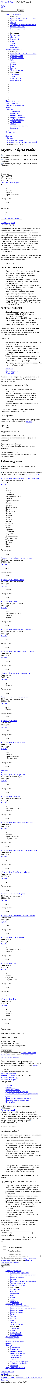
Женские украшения (13, 14)
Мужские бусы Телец (9, 999)
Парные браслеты (12, 101)
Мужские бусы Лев (8, 963)
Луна (12, 41)
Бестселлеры (15, 35)
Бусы (12, 60)
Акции (8, 107)
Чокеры (13, 62)
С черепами (14, 74)
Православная (15, 78)
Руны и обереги (16, 80)
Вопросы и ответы (17, 118)
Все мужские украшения (19, 1306)
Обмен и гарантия (17, 120)
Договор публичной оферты (17, 1092)
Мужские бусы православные (12, 937)
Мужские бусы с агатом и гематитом (15, 673)
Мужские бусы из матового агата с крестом (18, 916)
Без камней (14, 39)
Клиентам (9, 109)
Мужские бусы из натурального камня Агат (18, 629)
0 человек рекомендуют (10, 182)
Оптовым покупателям (19, 126)
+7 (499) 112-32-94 (33, 474)
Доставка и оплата (17, 115)
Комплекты (14, 47)
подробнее (37, 1065)
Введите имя (6, 1233)
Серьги (13, 68)
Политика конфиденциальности (18, 1098)
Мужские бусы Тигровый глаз (13, 742)
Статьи (13, 124)
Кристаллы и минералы (15, 105)
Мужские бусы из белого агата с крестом (17, 558)
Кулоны (13, 64)
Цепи (12, 66)
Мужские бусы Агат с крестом (13, 775)
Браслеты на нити (17, 58)
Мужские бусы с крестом (11, 796)
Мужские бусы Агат (9, 721)
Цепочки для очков (17, 29)
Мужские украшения (14, 49)
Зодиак (13, 43)
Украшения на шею (17, 27)
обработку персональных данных (17, 1056)
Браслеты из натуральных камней (23, 18)
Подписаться (6, 1050)
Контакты (14, 128)
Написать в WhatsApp (9, 1077)
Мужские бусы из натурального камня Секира (19, 850)
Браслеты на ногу (17, 21)
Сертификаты (15, 122)
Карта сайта (10, 1102)
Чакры (12, 45)
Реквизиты (14, 113)
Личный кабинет (7, 1372)
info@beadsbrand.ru (8, 1073)
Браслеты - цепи (16, 56)
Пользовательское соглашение (17, 1100)
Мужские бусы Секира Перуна (13, 894)
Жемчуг (13, 37)
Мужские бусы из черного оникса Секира (17, 651)
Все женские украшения (19, 1273)
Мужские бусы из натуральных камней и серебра (20, 478)
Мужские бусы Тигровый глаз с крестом (17, 822)
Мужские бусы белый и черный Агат (15, 872)
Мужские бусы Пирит (9, 601)
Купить (4, 484)
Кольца (13, 23)
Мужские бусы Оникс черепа (12, 580)
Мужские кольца (16, 70)
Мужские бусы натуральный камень (15, 697)
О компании (15, 111)
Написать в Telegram (9, 1080)
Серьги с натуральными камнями (23, 25)
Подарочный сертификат (20, 1361)
